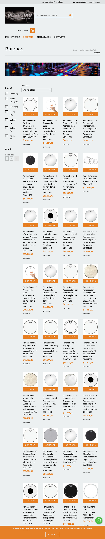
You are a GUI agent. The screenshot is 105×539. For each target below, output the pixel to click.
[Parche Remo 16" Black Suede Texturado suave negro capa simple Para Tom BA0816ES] (90, 435)
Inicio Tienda (12, 37)
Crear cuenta (81, 2)
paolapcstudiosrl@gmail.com (52, 2)
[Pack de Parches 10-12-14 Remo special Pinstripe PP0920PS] (90, 160)
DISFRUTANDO (44, 37)
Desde (7, 155)
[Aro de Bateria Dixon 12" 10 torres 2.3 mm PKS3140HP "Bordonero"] (90, 491)
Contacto (59, 37)
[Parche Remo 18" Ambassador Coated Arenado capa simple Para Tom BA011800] (70, 435)
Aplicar (16, 158)
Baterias (26, 144)
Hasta (11, 155)
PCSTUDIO (28, 37)
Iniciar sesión (94, 2)
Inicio (75, 50)
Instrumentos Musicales (88, 50)
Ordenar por (25, 85)
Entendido (52, 534)
